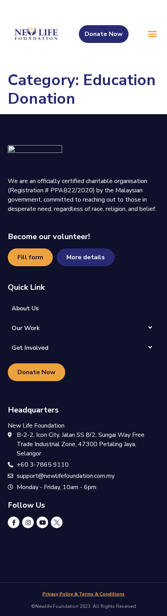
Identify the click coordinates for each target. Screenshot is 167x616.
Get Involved (30, 348)
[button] (152, 34)
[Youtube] (42, 522)
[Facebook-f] (13, 522)
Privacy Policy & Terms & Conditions (83, 594)
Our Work (26, 328)
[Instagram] (28, 522)
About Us (25, 308)
